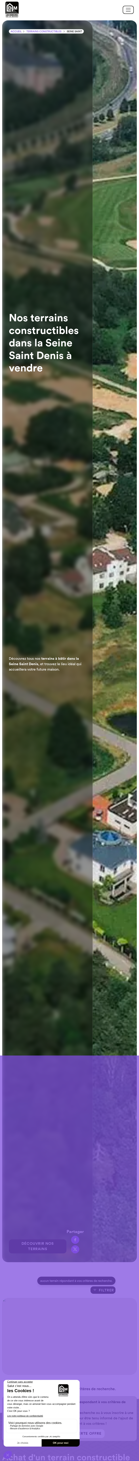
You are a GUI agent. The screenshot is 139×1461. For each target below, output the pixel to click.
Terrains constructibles (43, 31)
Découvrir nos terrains (38, 1246)
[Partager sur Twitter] (75, 1249)
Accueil (16, 31)
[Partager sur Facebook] (75, 1240)
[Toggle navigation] (128, 10)
